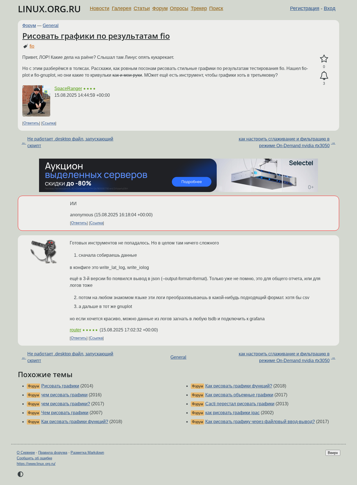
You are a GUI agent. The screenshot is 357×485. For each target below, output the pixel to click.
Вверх (333, 453)
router (75, 330)
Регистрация (304, 8)
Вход (330, 8)
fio (32, 46)
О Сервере (26, 452)
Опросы (179, 8)
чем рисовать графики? (65, 403)
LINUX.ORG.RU (49, 9)
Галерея (121, 8)
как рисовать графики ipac (232, 412)
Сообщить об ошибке (34, 458)
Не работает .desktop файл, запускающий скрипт (70, 142)
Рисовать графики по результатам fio (96, 35)
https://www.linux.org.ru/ (36, 464)
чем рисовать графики (64, 394)
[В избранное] (324, 59)
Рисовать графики (60, 386)
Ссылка (48, 123)
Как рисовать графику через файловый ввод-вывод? (260, 421)
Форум (160, 8)
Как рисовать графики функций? (74, 421)
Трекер (199, 8)
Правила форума (52, 452)
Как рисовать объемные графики (239, 394)
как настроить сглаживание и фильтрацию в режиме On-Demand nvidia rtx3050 (284, 142)
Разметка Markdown (87, 452)
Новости (99, 8)
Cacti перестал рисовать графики (239, 403)
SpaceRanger (68, 88)
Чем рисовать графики (64, 412)
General (51, 25)
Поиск (216, 8)
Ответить (31, 123)
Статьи (142, 8)
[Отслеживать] (324, 76)
